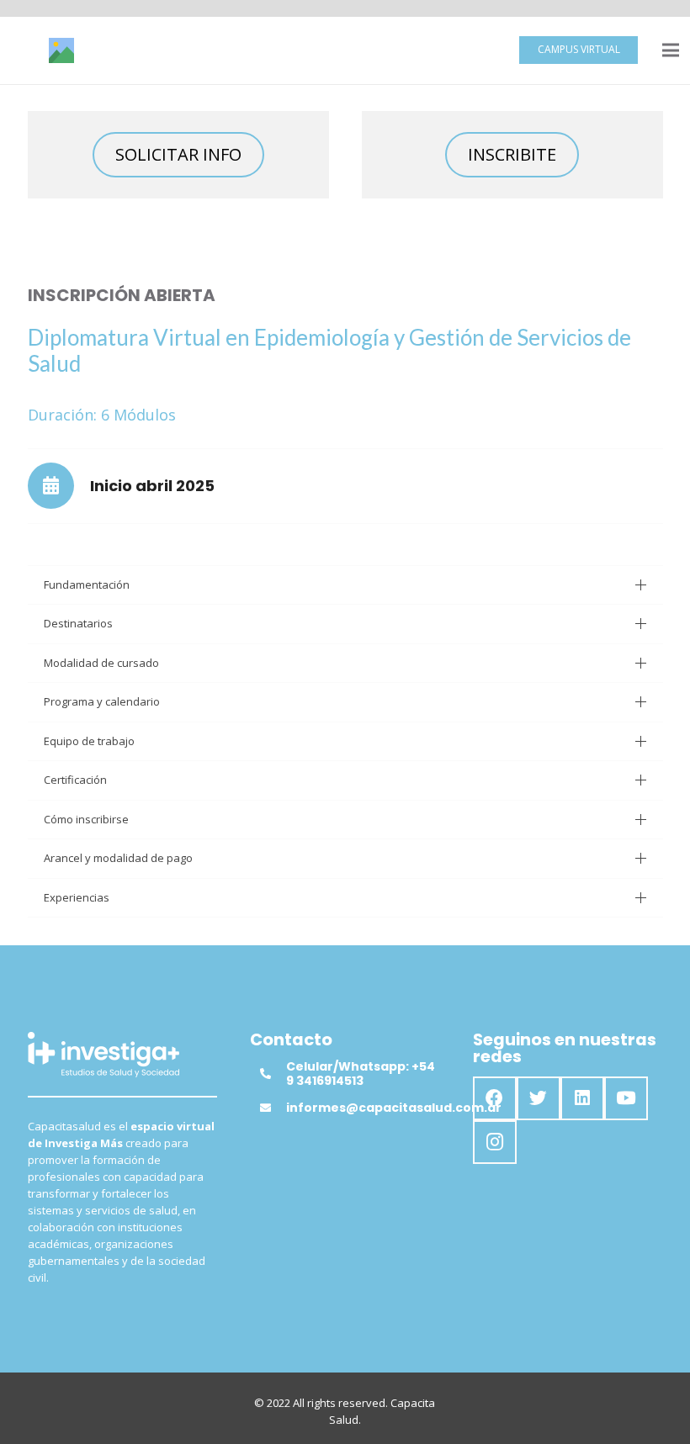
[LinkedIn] (582, 1098)
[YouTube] (626, 1098)
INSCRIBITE (512, 154)
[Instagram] (495, 1142)
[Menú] (671, 50)
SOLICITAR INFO (178, 154)
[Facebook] (495, 1098)
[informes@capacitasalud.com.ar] (272, 1107)
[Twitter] (538, 1098)
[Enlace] (61, 50)
